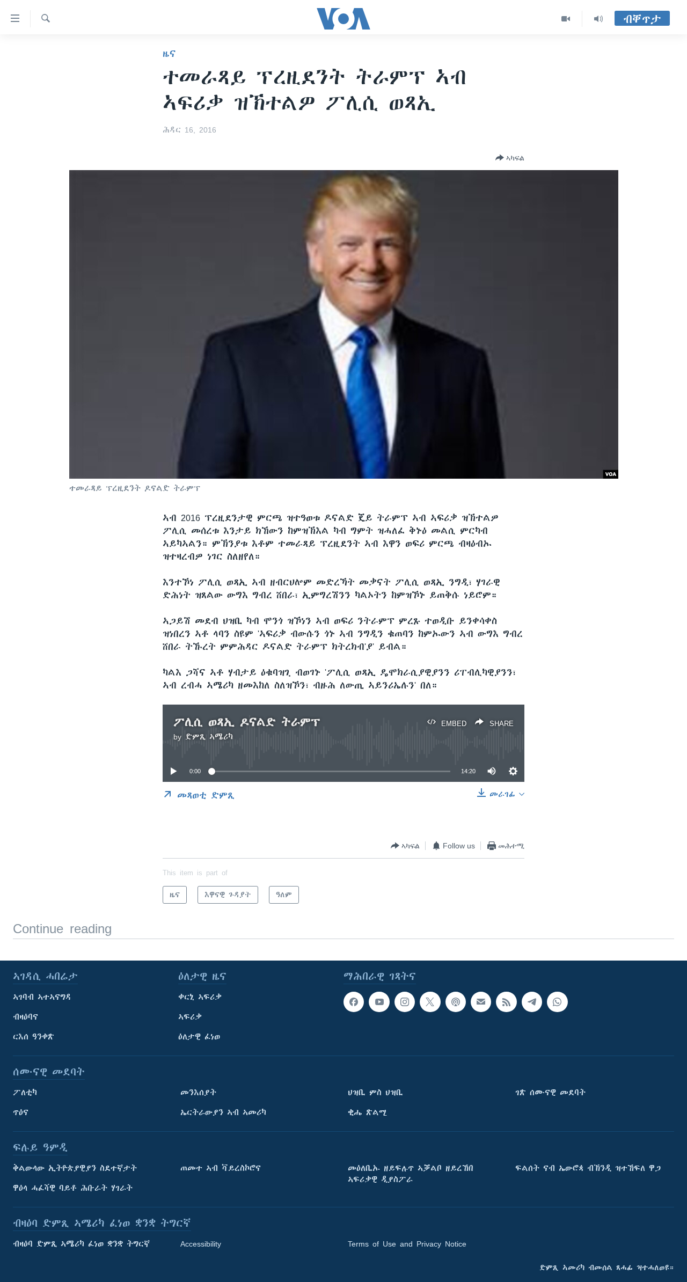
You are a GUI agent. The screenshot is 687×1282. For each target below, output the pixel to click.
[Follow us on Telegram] (532, 1002)
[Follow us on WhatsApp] (557, 1002)
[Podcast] (455, 1002)
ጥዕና (20, 1112)
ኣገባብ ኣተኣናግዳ (42, 997)
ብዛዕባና (25, 1017)
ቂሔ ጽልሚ (367, 1112)
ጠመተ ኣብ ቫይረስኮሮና (220, 1168)
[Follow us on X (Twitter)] (430, 1002)
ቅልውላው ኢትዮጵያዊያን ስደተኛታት (75, 1168)
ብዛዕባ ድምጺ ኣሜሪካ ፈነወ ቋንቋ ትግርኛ (81, 1244)
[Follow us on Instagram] (404, 1002)
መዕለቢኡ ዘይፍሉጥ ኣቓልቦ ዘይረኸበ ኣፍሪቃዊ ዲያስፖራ (410, 1173)
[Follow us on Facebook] (354, 1002)
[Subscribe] (481, 1002)
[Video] (566, 19)
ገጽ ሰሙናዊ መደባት (550, 1092)
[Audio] (598, 19)
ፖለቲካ (25, 1092)
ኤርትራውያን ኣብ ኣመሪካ (223, 1112)
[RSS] (506, 1002)
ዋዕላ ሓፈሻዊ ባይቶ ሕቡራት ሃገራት (73, 1188)
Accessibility (200, 1244)
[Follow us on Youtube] (379, 1002)
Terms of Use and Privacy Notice (407, 1244)
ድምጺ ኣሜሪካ (209, 737)
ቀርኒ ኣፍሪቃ (200, 997)
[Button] (509, 157)
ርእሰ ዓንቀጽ (33, 1037)
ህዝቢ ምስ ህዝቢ (375, 1092)
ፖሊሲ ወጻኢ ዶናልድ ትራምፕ (246, 722)
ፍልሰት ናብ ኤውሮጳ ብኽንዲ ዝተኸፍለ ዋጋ (588, 1168)
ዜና (169, 53)
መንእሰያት (198, 1092)
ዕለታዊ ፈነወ (199, 1037)
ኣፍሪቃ (190, 1017)
